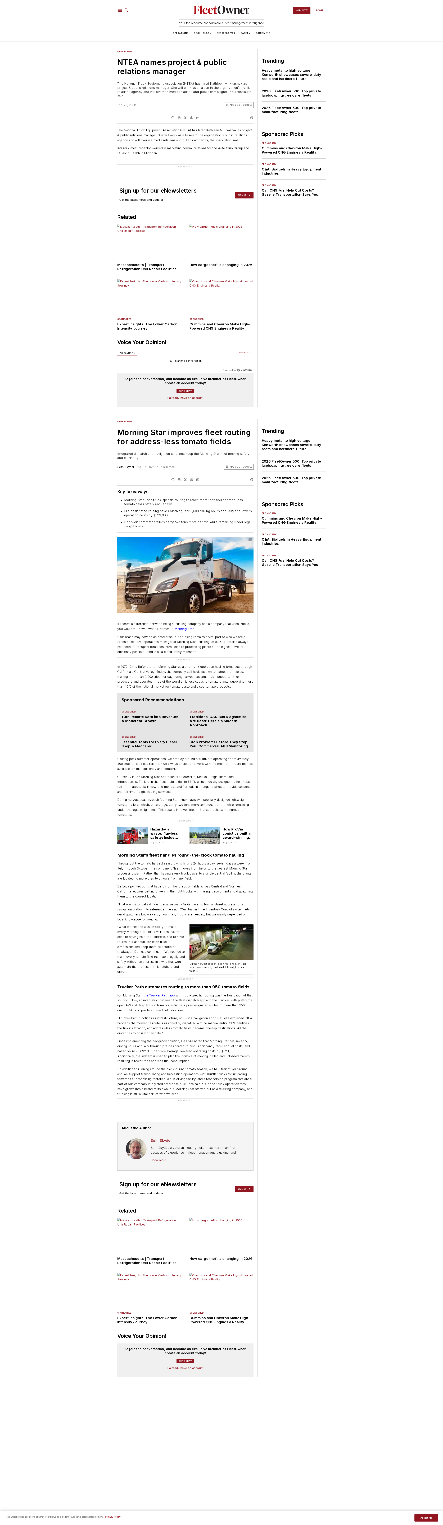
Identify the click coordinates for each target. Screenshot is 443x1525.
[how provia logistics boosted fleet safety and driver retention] (204, 830)
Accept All (426, 1518)
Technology (202, 33)
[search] (126, 10)
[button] (120, 10)
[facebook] (173, 118)
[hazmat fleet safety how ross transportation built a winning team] (132, 830)
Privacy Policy (112, 1517)
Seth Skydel (125, 461)
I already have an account (185, 392)
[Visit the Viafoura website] (244, 364)
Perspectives (226, 33)
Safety (245, 33)
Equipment (263, 33)
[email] (198, 118)
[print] (252, 118)
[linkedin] (179, 118)
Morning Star (184, 623)
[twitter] (185, 118)
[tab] (127, 347)
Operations (180, 33)
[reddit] (191, 118)
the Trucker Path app (159, 990)
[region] (185, 356)
